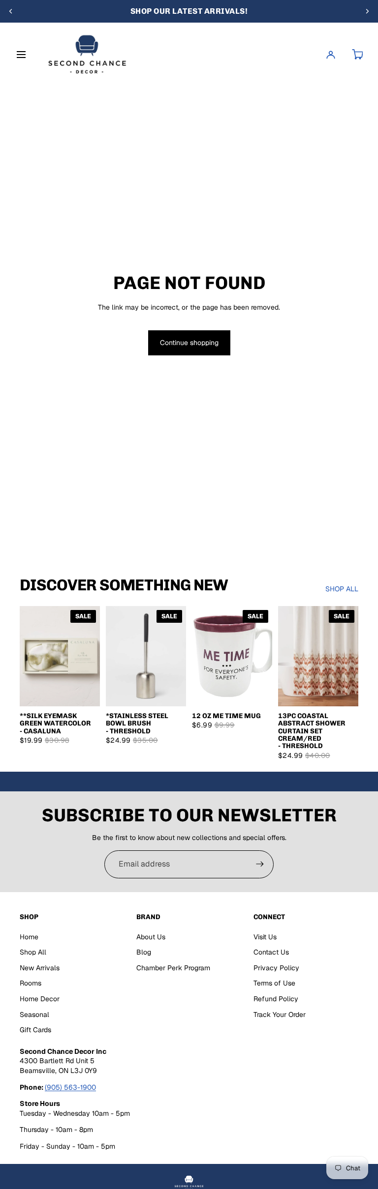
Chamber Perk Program (173, 967)
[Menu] (23, 54)
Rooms (30, 983)
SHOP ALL (341, 588)
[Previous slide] (11, 11)
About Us (150, 936)
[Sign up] (260, 864)
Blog (143, 952)
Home (29, 936)
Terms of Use (274, 983)
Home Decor (40, 998)
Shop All (33, 952)
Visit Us (265, 936)
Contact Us (271, 952)
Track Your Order (279, 1014)
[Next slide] (367, 11)
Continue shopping (189, 342)
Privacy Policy (276, 967)
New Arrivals (40, 967)
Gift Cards (35, 1029)
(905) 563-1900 (70, 1087)
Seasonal (34, 1014)
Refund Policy (275, 998)
